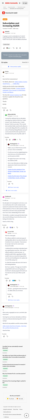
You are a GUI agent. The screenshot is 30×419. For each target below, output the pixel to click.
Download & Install (21, 7)
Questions (5, 8)
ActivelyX (7, 31)
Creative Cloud (6, 44)
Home (4, 7)
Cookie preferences (7, 412)
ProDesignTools (14, 143)
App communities (11, 7)
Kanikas (7, 71)
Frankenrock (8, 196)
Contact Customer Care (16, 95)
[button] (3, 3)
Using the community (7, 409)
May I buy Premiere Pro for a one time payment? (14, 373)
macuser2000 (11, 231)
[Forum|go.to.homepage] (11, 3)
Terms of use (15, 409)
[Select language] (19, 3)
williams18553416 (12, 114)
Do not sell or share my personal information (12, 414)
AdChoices (7, 417)
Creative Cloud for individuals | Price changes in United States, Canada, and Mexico (14, 90)
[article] (15, 91)
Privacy (20, 409)
